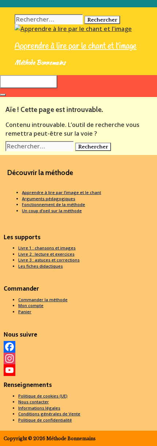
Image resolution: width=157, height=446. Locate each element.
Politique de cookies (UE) (43, 396)
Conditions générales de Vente (49, 413)
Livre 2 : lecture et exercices (46, 254)
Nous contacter (33, 401)
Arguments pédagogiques (48, 198)
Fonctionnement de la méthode (53, 204)
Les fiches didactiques (40, 266)
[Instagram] (78, 358)
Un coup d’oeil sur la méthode (52, 210)
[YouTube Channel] (78, 370)
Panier (24, 311)
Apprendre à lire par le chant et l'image (76, 46)
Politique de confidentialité (45, 420)
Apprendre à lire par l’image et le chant (61, 192)
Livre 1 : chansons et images (47, 248)
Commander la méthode (43, 299)
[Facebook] (78, 347)
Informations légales (39, 408)
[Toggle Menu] (3, 95)
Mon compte (30, 305)
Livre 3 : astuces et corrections (49, 260)
